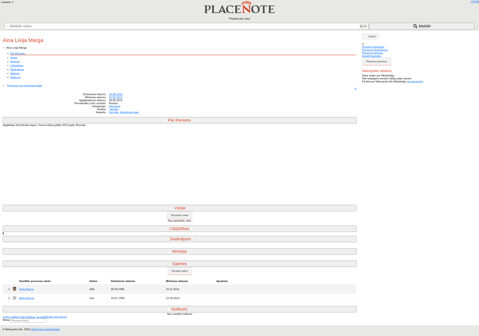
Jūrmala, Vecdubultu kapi (124, 112)
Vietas (14, 57)
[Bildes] (4, 85)
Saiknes (15, 73)
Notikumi (15, 77)
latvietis (114, 109)
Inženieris (114, 106)
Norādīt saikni (180, 270)
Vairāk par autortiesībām (45, 329)
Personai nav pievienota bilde (24, 85)
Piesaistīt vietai (179, 215)
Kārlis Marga (26, 298)
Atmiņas (15, 61)
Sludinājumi (17, 69)
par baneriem (415, 81)
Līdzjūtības (16, 65)
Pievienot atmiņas (372, 52)
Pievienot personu (376, 61)
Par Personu (17, 53)
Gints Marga (26, 289)
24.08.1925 (115, 94)
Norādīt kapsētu (371, 55)
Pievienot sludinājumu (375, 49)
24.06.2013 (115, 97)
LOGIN (475, 1)
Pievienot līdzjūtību (373, 46)
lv (355, 88)
